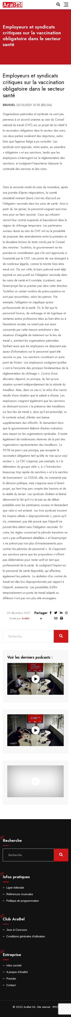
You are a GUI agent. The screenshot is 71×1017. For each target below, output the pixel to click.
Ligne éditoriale (15, 887)
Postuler (11, 978)
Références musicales (19, 894)
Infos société (13, 965)
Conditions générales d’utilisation (25, 936)
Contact (11, 985)
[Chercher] (58, 4)
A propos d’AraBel (17, 972)
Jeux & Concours (16, 929)
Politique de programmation (22, 900)
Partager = (41, 616)
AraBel (25, 618)
